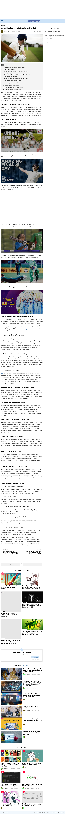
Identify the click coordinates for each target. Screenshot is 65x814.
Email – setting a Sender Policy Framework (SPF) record (31, 805)
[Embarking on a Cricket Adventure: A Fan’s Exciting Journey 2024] (11, 601)
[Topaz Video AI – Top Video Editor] (11, 712)
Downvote (32, 564)
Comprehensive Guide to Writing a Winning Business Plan (32, 764)
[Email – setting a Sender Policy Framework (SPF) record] (32, 797)
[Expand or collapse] (41, 65)
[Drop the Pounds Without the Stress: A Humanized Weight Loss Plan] (11, 737)
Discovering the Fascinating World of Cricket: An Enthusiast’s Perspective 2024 (32, 606)
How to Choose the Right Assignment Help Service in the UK (32, 720)
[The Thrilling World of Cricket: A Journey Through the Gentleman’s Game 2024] (11, 629)
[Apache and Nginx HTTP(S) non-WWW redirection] (32, 777)
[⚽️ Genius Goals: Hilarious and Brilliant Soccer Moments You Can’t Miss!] (11, 756)
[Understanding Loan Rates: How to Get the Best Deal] (11, 797)
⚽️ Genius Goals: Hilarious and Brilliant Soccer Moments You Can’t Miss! (10, 765)
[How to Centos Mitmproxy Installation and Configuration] (11, 777)
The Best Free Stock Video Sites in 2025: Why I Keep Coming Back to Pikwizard (32, 695)
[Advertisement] (32, 10)
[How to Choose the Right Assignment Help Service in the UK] (11, 724)
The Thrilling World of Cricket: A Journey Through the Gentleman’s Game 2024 (10, 642)
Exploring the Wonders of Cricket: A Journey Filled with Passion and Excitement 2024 (31, 587)
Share (2, 35)
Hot (24, 751)
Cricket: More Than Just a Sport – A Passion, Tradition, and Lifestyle (11, 587)
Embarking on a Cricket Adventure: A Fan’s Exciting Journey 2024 (9, 615)
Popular (2, 573)
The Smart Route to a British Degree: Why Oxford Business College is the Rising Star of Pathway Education (32, 683)
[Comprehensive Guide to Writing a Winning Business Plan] (32, 756)
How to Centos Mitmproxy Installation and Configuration (10, 785)
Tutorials (3, 611)
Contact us (41, 812)
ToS (45, 812)
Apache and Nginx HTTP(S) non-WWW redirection (32, 785)
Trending (2, 751)
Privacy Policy (54, 812)
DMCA (48, 812)
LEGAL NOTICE (61, 812)
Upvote (10, 564)
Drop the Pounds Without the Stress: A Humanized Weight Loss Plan (31, 733)
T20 (2, 373)
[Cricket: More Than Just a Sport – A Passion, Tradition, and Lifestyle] (11, 579)
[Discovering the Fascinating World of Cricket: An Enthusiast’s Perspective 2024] (32, 597)
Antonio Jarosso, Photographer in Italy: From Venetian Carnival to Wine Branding (32, 670)
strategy (25, 329)
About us (36, 812)
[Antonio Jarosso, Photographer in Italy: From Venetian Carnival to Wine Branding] (11, 674)
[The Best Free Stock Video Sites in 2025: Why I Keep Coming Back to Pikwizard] (11, 699)
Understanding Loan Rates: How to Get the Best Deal (11, 805)
